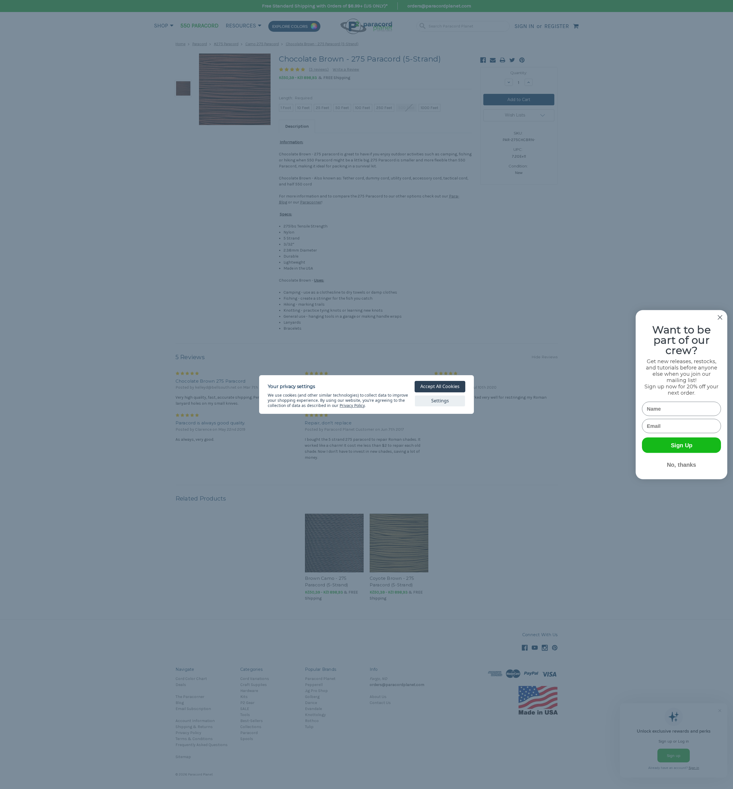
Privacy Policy (352, 405)
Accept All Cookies (440, 386)
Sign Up (681, 445)
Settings (440, 401)
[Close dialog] (720, 317)
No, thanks (681, 464)
